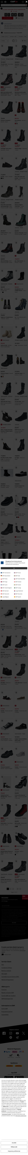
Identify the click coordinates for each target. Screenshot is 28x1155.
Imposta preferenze (14, 1151)
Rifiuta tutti (14, 1147)
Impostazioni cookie (6, 1114)
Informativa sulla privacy (20, 1115)
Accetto (14, 1143)
